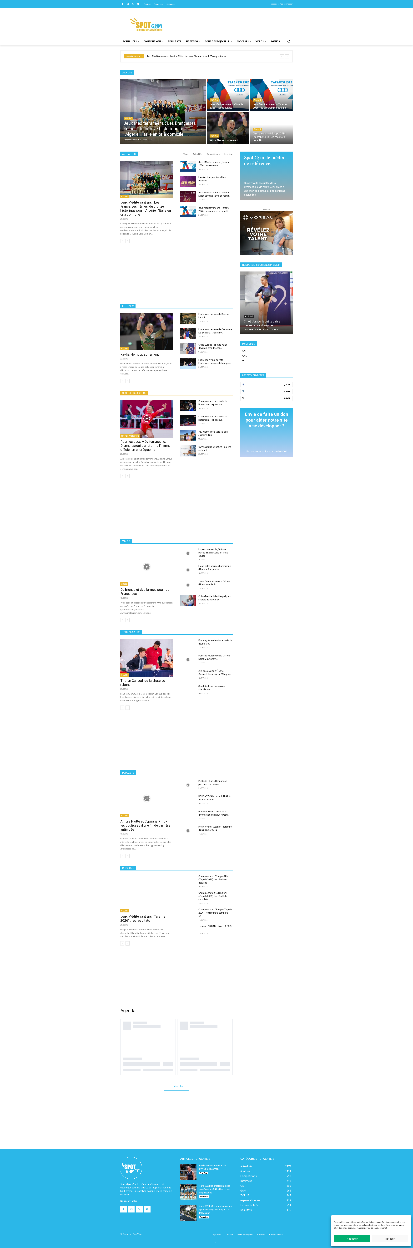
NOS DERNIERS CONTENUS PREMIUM (261, 265)
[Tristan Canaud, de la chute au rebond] (146, 658)
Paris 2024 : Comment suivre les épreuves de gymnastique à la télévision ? (215, 1209)
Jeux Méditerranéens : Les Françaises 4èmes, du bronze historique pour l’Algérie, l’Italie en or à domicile (145, 208)
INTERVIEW (128, 306)
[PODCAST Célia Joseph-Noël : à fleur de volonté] (188, 800)
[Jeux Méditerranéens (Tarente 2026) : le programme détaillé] (271, 95)
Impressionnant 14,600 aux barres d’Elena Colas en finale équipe (213, 552)
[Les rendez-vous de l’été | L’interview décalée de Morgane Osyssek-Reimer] (188, 363)
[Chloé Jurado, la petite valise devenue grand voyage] (188, 348)
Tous (185, 154)
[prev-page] (122, 241)
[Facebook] (122, 4)
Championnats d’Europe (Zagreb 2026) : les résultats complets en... (215, 912)
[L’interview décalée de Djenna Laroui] (188, 318)
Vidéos (124, 584)
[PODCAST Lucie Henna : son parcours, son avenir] (188, 784)
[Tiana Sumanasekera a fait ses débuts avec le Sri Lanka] (188, 585)
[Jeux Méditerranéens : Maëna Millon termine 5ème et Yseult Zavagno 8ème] (188, 196)
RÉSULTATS (128, 868)
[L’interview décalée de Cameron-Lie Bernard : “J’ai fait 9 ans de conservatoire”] (188, 333)
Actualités (197, 154)
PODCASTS (128, 773)
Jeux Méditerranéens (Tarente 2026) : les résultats (142, 918)
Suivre (287, 391)
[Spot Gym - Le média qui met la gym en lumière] (146, 24)
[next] (287, 56)
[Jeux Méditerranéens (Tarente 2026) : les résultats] (228, 95)
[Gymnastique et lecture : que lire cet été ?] (188, 450)
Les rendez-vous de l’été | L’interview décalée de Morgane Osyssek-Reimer (264, 321)
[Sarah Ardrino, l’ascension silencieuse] (188, 690)
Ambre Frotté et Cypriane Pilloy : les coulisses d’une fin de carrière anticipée (145, 825)
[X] (133, 4)
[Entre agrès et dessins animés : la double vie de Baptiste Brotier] (188, 644)
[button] (289, 41)
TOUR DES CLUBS (131, 632)
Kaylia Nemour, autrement (139, 354)
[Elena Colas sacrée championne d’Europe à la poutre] (188, 569)
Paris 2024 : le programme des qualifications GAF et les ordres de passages (214, 1189)
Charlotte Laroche (252, 329)
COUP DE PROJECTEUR (134, 393)
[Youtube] (138, 4)
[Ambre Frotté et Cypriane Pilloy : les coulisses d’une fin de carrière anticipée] (146, 798)
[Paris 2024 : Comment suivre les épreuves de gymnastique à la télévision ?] (188, 1213)
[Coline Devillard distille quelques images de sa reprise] (188, 600)
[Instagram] (128, 4)
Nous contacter (128, 1201)
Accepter (352, 1238)
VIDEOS (126, 541)
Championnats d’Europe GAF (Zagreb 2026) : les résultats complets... (213, 896)
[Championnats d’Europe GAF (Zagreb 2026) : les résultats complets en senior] (188, 896)
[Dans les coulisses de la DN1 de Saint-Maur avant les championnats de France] (188, 659)
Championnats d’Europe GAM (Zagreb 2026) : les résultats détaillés (213, 879)
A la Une (128, 118)
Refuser (390, 1238)
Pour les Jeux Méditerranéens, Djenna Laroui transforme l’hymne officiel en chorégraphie (145, 446)
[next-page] (128, 241)
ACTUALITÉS (129, 154)
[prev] (282, 56)
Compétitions (213, 154)
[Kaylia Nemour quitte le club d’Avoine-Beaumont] (188, 1172)
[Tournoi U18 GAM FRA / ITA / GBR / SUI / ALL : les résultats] (188, 930)
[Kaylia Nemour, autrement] (228, 128)
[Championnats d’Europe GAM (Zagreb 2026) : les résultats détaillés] (271, 128)
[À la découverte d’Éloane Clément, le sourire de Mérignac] (188, 674)
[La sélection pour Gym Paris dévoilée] (188, 181)
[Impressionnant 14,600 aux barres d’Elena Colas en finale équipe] (188, 553)
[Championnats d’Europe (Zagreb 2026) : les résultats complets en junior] (188, 913)
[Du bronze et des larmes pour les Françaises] (146, 567)
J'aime (287, 384)
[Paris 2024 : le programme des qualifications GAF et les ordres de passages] (188, 1192)
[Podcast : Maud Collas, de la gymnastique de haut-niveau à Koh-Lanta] (188, 815)
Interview (228, 154)
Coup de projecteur (130, 436)
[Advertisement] (228, 20)
